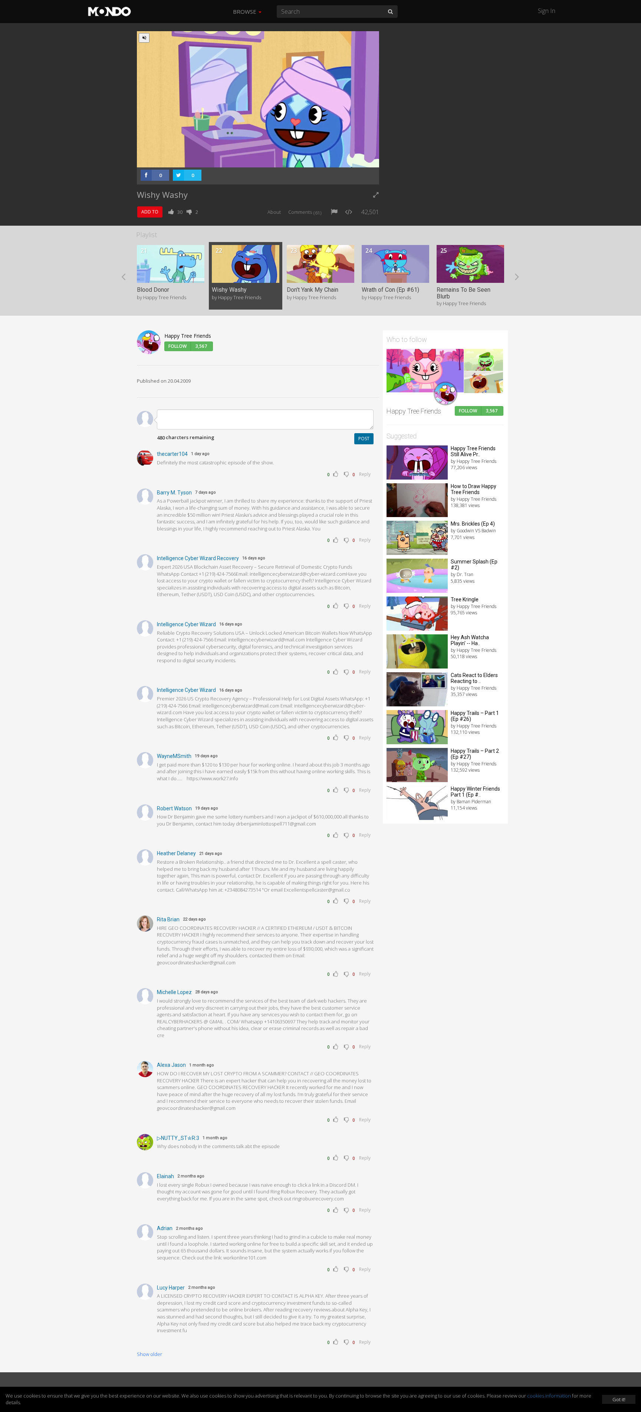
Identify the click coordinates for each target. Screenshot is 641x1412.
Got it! (618, 1399)
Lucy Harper (171, 1288)
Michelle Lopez (174, 992)
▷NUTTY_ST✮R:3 (178, 1138)
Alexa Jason (171, 1065)
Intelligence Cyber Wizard (186, 624)
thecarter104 (172, 454)
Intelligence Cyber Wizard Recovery (198, 558)
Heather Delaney (176, 853)
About (274, 212)
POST (363, 438)
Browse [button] (245, 11)
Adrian (164, 1228)
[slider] (246, 159)
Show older (149, 1354)
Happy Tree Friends (187, 335)
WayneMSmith (174, 756)
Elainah (165, 1176)
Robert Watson (174, 808)
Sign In (546, 11)
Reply (365, 474)
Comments (305, 212)
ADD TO (149, 212)
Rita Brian (168, 919)
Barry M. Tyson (174, 493)
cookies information (549, 1395)
